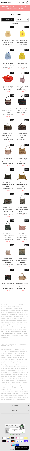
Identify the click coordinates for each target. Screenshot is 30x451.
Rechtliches (15, 415)
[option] (15, 8)
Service (15, 410)
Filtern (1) (9, 19)
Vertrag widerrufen (21, 447)
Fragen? (15, 405)
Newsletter (15, 421)
